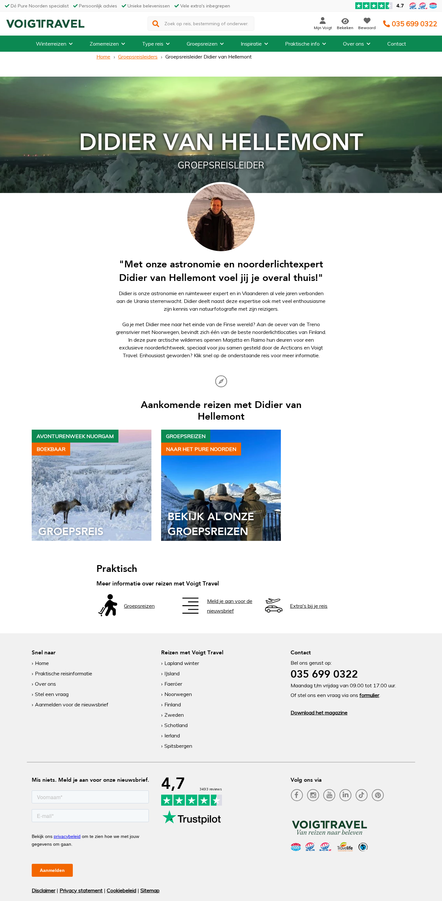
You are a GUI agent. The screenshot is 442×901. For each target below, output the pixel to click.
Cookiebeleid (121, 890)
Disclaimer (43, 890)
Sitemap (150, 890)
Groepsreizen (202, 43)
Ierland (172, 735)
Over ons (353, 43)
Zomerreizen (104, 43)
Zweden (174, 715)
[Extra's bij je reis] (273, 614)
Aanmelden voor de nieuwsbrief (71, 704)
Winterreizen (51, 43)
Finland (172, 704)
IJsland (172, 673)
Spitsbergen (178, 746)
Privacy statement (81, 890)
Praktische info (302, 43)
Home (103, 56)
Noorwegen (178, 694)
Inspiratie (251, 43)
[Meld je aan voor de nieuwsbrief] (191, 614)
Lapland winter (181, 663)
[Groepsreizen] (107, 614)
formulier (369, 695)
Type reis (152, 43)
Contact (396, 43)
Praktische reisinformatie (63, 673)
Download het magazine (319, 712)
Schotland (176, 725)
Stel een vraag (52, 694)
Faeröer (173, 684)
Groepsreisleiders (138, 56)
